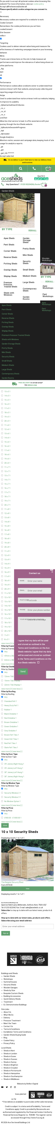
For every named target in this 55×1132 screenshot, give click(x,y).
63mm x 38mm (11, 660)
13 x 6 (7, 434)
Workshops (8, 979)
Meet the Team (10, 1023)
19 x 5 (7, 417)
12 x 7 (7, 471)
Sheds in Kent (9, 1051)
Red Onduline (10, 718)
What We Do (48, 173)
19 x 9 (7, 585)
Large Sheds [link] (28, 282)
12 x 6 (7, 429)
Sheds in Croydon (11, 1068)
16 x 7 (7, 488)
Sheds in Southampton (13, 1076)
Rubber (8, 710)
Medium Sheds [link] (29, 276)
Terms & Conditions (12, 1029)
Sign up (5, 933)
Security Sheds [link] (27, 262)
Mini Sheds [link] (28, 255)
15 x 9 (7, 568)
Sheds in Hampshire (12, 1073)
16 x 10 (8, 614)
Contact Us (37, 179)
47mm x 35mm (11, 656)
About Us (7, 1012)
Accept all (4, 7)
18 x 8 (7, 539)
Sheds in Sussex (10, 1059)
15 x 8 (7, 526)
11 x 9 (7, 551)
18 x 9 (7, 581)
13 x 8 (7, 518)
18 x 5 (7, 412)
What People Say (46, 176)
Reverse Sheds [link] (10, 257)
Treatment (8, 1002)
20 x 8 (7, 547)
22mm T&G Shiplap (12, 685)
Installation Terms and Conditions (17, 1032)
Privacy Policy (9, 1043)
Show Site (26, 179)
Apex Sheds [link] (9, 238)
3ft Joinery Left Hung (13, 768)
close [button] (5, 825)
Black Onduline (11, 714)
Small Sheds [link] (28, 270)
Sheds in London (10, 1054)
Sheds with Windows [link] (9, 294)
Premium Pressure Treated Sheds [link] (10, 284)
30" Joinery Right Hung (14, 777)
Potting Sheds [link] (10, 263)
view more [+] (6, 643)
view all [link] (32, 231)
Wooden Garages (11, 988)
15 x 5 (7, 400)
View (27, 889)
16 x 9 (7, 572)
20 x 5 (7, 421)
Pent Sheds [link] (9, 244)
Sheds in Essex (10, 1056)
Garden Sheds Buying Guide (15, 1035)
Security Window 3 (12, 797)
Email (22, 590)
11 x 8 (7, 509)
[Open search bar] (20, 168)
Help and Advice (31, 176)
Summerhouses (10, 982)
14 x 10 (8, 606)
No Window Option (12, 801)
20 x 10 (8, 631)
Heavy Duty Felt (11, 705)
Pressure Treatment (12, 1021)
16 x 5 (7, 404)
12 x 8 (7, 513)
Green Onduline (11, 726)
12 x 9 (7, 555)
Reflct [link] (32, 1084)
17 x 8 (7, 534)
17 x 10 (8, 618)
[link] (48, 168)
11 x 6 (7, 425)
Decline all (23, 7)
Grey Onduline (10, 731)
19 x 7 (7, 501)
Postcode (24, 600)
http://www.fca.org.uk (35, 1118)
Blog (5, 1038)
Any (5, 652)
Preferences (13, 7)
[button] (34, 168)
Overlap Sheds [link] (10, 270)
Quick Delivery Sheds (12, 999)
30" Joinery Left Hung (13, 772)
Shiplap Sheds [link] (10, 276)
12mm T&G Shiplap (12, 676)
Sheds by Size (9, 990)
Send (22, 671)
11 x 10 (8, 593)
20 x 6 (7, 463)
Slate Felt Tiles (11, 747)
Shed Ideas (29, 173)
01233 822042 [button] (26, 184)
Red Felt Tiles (10, 743)
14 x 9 (7, 564)
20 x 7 (7, 505)
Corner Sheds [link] (10, 251)
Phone (22, 610)
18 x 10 (8, 623)
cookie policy (38, 4)
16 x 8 (7, 530)
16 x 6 (7, 446)
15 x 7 (7, 484)
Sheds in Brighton (11, 1065)
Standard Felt (10, 701)
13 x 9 (7, 560)
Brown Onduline (11, 722)
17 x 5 (7, 408)
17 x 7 (7, 492)
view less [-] (17, 689)
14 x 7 (7, 480)
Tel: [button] (8, 908)
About (38, 173)
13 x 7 (7, 476)
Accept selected (7, 156)
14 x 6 (7, 438)
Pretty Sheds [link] (29, 249)
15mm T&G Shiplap (12, 681)
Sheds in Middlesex (11, 1079)
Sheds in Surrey (10, 1062)
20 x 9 (7, 589)
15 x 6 (7, 442)
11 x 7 (7, 467)
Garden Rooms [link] (26, 298)
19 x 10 (8, 627)
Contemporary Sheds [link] (29, 289)
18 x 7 (7, 497)
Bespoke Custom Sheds (13, 993)
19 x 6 (7, 459)
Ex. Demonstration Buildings (15, 1005)
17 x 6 (7, 450)
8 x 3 (6, 639)
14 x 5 (7, 396)
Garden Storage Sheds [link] (26, 240)
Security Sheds (10, 985)
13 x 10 (8, 602)
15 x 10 (8, 610)
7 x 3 (6, 635)
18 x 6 (7, 455)
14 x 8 (7, 522)
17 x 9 (7, 576)
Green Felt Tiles (11, 739)
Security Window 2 (12, 793)
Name (22, 581)
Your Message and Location (32, 619)
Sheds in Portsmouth (12, 1071)
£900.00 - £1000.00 (12, 818)
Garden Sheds (8, 191)
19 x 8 (7, 543)
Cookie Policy (9, 1040)
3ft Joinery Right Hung (14, 764)
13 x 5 (7, 391)
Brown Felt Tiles (11, 735)
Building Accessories (12, 996)
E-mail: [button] (31, 908)
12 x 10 (8, 597)
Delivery (47, 179)
